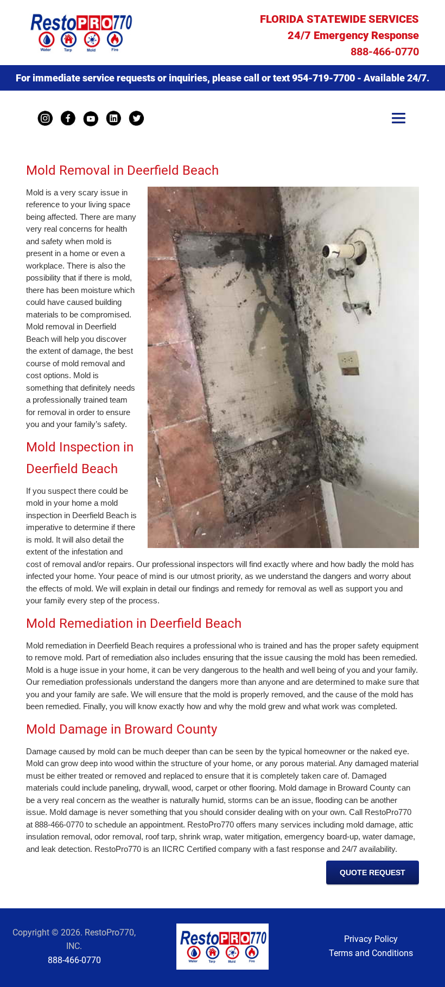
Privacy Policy (371, 939)
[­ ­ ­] (398, 119)
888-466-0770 (385, 51)
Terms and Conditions (371, 953)
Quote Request (372, 872)
